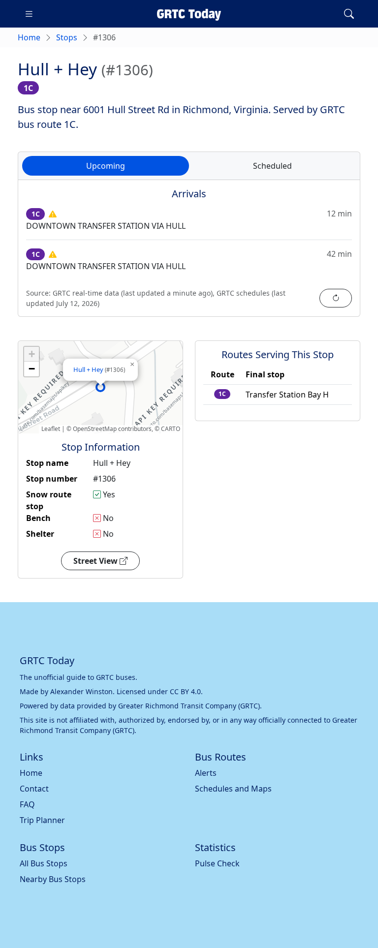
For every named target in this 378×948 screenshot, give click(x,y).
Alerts (206, 772)
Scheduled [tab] (272, 165)
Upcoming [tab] (105, 165)
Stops (66, 37)
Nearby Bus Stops (53, 879)
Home (29, 37)
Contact (34, 788)
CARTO (170, 429)
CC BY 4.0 (185, 691)
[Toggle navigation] (29, 14)
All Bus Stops (43, 863)
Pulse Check (217, 863)
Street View (96, 560)
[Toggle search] (349, 14)
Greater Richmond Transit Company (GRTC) (189, 705)
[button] (100, 387)
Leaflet (50, 429)
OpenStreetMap (95, 429)
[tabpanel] (189, 254)
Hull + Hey (99, 369)
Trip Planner (42, 820)
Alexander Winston (81, 691)
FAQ (27, 804)
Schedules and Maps (233, 788)
